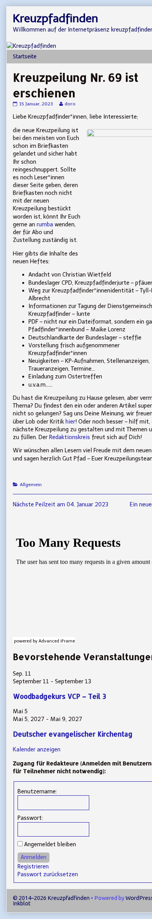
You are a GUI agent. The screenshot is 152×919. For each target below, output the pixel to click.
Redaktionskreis (69, 437)
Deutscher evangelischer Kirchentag (73, 734)
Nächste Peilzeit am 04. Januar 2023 (60, 504)
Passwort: (30, 817)
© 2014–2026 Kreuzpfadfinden (51, 898)
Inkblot (21, 903)
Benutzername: (37, 791)
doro (70, 104)
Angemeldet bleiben (50, 844)
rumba (45, 224)
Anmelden (33, 857)
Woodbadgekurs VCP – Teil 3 (59, 696)
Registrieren (33, 866)
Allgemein (31, 484)
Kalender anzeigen (36, 749)
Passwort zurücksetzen (48, 874)
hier (70, 421)
